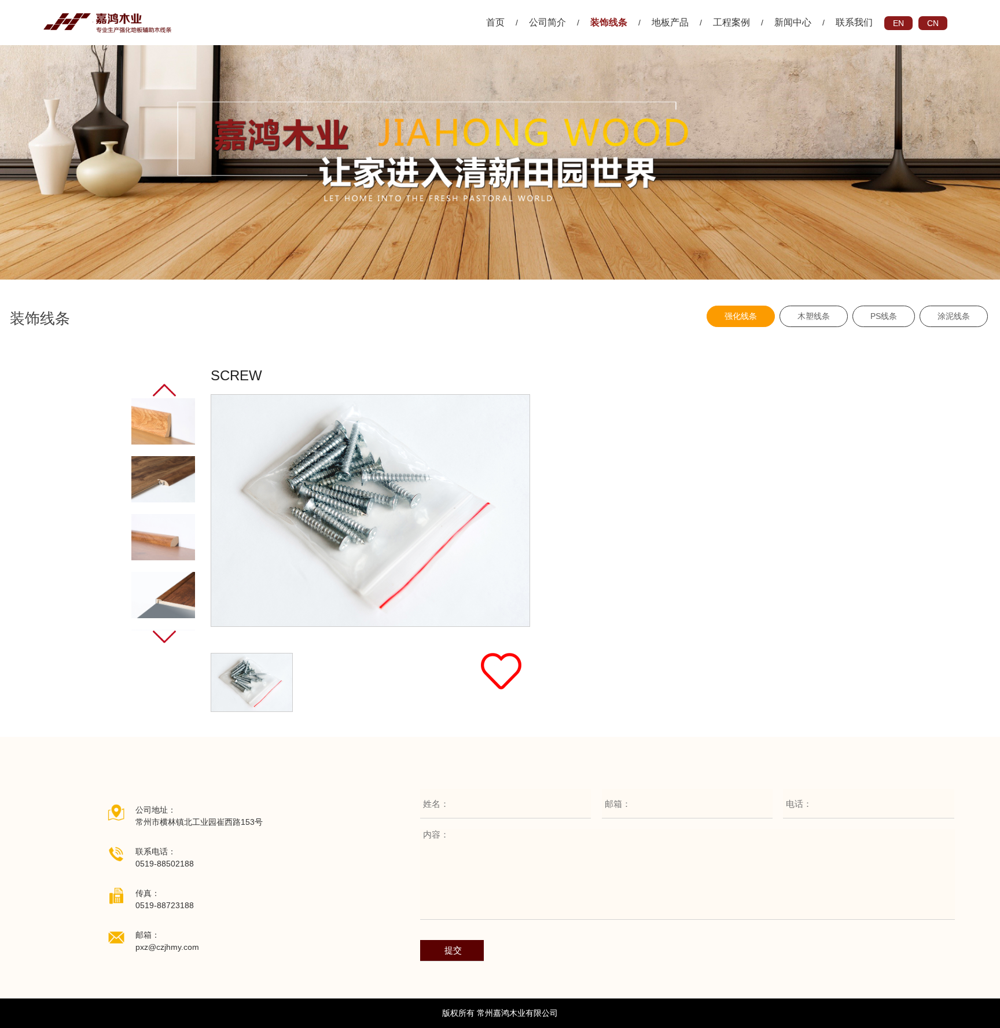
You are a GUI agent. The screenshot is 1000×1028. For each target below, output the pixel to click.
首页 (495, 22)
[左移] (164, 390)
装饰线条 (608, 22)
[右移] (164, 636)
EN (898, 23)
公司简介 (547, 22)
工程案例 (731, 22)
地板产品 (670, 22)
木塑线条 (813, 316)
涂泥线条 (954, 316)
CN (933, 23)
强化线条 (741, 316)
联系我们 (854, 22)
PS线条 (883, 316)
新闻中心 (792, 22)
